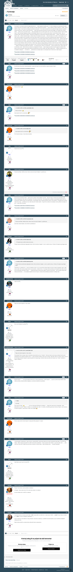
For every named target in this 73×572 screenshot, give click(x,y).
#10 (66, 236)
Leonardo (9, 512)
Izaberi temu (27, 569)
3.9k (10, 226)
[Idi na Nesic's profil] (9, 326)
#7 (66, 169)
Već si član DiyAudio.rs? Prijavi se (50, 2)
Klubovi (15, 5)
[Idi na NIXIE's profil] (43, 60)
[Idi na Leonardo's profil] (9, 517)
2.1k (10, 156)
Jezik (23, 569)
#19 (66, 438)
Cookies (46, 569)
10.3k (10, 95)
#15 (66, 347)
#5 (66, 125)
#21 (66, 485)
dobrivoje (9, 236)
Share (57, 15)
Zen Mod (9, 485)
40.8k (10, 497)
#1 (66, 23)
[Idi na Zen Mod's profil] (9, 490)
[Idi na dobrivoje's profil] (9, 241)
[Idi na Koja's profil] (9, 151)
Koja (9, 146)
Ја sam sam (9, 84)
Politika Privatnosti (34, 569)
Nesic (9, 321)
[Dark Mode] (68, 2)
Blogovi (20, 5)
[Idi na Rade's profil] (7, 15)
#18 (66, 418)
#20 (66, 459)
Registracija (61, 2)
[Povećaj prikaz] (22, 86)
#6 (66, 146)
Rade (11, 14)
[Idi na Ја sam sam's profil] (9, 89)
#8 (66, 195)
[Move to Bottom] (70, 570)
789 (10, 358)
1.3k (10, 289)
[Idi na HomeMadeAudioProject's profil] (9, 352)
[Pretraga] (67, 5)
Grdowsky (54, 192)
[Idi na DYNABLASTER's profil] (9, 283)
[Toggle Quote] (15, 128)
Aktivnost (27, 5)
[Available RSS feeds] (67, 567)
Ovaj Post (62, 5)
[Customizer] (66, 2)
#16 (66, 377)
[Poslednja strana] (19, 20)
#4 (66, 104)
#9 (66, 215)
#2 (66, 63)
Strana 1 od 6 (24, 20)
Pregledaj (8, 5)
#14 (66, 321)
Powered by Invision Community (63, 570)
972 (10, 34)
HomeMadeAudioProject (10, 347)
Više (42, 5)
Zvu (9, 169)
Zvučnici (18, 16)
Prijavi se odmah (51, 548)
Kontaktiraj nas (41, 569)
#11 (66, 258)
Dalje (16, 20)
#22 (66, 512)
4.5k (10, 332)
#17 (66, 397)
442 (10, 247)
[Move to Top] (70, 569)
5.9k (10, 180)
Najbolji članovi (35, 5)
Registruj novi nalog (22, 550)
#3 (66, 84)
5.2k (10, 523)
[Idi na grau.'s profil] (9, 220)
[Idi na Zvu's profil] (33, 60)
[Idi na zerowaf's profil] (38, 60)
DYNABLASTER (9, 279)
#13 (66, 300)
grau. (9, 215)
